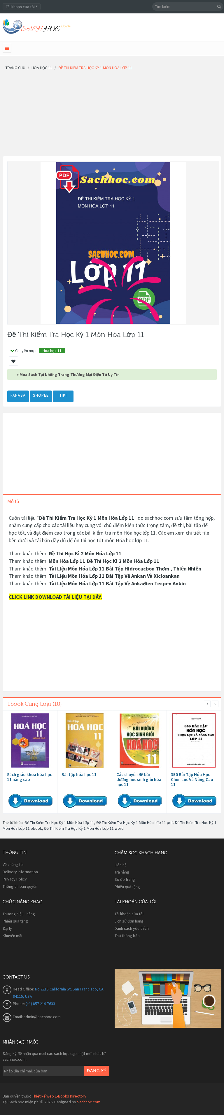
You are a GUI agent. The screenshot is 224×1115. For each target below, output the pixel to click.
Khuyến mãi (12, 935)
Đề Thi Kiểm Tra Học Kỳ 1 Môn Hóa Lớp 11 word (84, 828)
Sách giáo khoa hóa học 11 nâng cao (29, 777)
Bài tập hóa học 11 (79, 774)
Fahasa (18, 395)
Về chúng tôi (13, 864)
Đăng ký (96, 1071)
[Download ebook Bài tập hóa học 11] (84, 740)
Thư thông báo (127, 935)
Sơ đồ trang (125, 879)
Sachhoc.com (88, 1102)
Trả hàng (122, 872)
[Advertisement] (112, 115)
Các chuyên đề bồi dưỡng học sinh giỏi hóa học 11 (138, 779)
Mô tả (13, 501)
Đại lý (7, 928)
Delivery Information (20, 871)
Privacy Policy (15, 879)
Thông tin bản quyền (20, 886)
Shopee (41, 395)
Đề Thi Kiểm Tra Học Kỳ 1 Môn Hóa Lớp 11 (59, 822)
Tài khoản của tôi (129, 913)
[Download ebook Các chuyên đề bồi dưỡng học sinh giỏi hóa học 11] (139, 740)
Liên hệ (121, 864)
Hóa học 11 (52, 350)
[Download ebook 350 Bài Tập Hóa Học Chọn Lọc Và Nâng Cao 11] (193, 740)
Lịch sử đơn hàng (129, 921)
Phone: (19, 1003)
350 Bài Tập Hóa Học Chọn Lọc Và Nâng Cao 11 (192, 779)
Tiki (63, 395)
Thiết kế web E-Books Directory (59, 1096)
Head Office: (24, 989)
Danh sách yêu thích (132, 928)
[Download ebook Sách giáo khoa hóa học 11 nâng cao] (30, 740)
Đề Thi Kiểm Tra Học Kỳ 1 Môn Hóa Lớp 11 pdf (134, 822)
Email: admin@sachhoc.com (37, 1016)
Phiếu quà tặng (127, 886)
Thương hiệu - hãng (19, 913)
